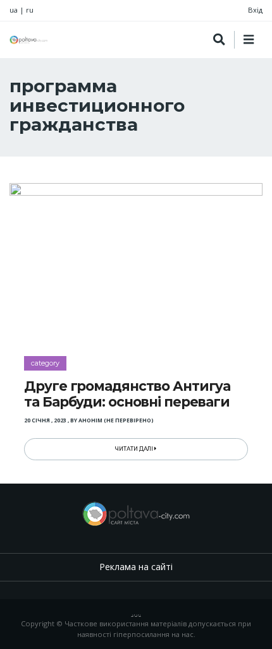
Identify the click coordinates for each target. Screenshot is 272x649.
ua (13, 10)
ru (30, 10)
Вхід (255, 10)
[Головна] (28, 39)
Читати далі (134, 449)
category (45, 363)
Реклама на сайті (136, 567)
